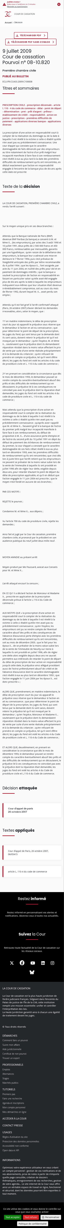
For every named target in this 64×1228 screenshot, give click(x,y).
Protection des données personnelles (20, 1141)
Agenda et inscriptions (13, 1103)
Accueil (8, 22)
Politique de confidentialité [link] (33, 1223)
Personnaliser (52, 1217)
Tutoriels (8, 1089)
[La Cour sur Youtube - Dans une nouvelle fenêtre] (32, 963)
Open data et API (10, 1150)
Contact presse (12, 1125)
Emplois (6, 1069)
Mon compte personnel (13, 1107)
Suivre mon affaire (11, 1044)
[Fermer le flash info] (59, 4)
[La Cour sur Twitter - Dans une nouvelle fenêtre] (12, 963)
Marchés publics (10, 1082)
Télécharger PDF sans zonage (30, 42)
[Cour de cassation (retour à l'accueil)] (33, 14)
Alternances (8, 1073)
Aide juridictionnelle (11, 1049)
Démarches (9, 1035)
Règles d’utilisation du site (15, 1136)
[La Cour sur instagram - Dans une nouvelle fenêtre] (52, 963)
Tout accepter (13, 1217)
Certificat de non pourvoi (14, 1053)
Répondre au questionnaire (17, 7)
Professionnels (12, 1064)
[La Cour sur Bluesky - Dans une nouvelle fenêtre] (32, 972)
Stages (5, 1078)
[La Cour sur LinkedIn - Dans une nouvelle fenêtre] (43, 963)
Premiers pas (8, 1094)
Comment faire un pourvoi (15, 1040)
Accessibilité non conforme (15, 1145)
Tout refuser (31, 1217)
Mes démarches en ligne (14, 1111)
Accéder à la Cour (14, 1118)
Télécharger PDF (31, 35)
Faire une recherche (12, 1098)
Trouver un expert (11, 1058)
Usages (7, 1132)
